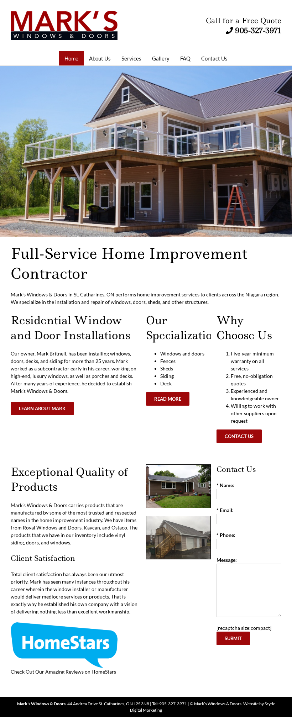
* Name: (225, 485)
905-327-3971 (258, 31)
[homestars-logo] (64, 626)
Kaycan (92, 527)
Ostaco (119, 527)
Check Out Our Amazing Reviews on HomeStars (63, 672)
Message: (227, 560)
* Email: (225, 510)
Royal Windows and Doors (52, 527)
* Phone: (226, 535)
